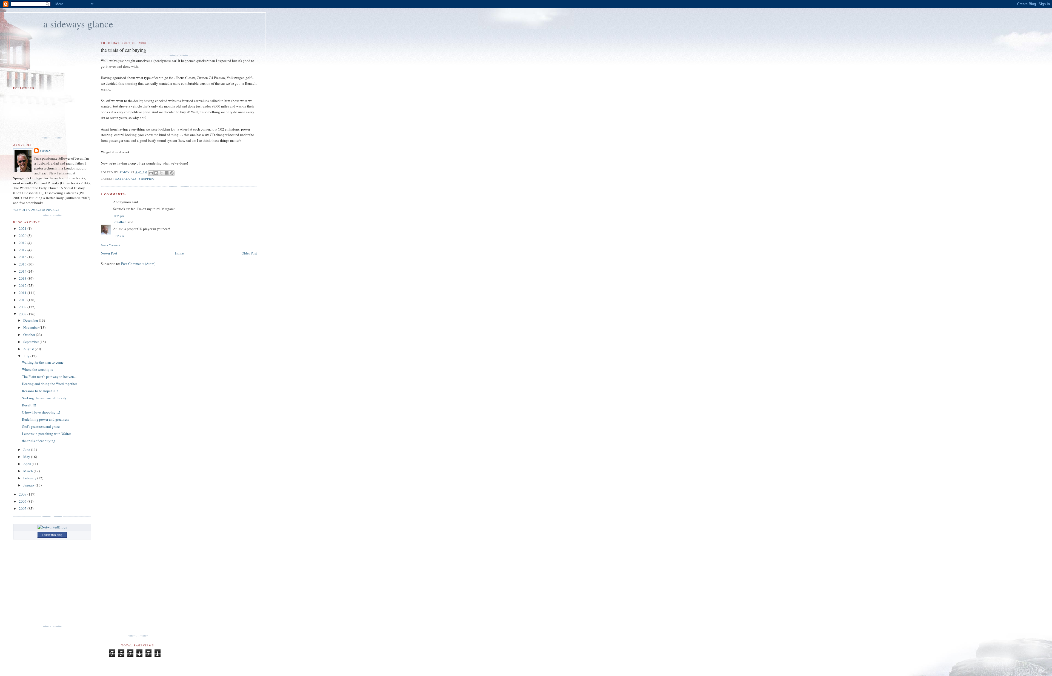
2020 (23, 235)
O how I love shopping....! (41, 412)
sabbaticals (126, 178)
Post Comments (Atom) (138, 263)
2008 (23, 314)
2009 (23, 306)
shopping (147, 178)
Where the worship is (37, 369)
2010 (23, 299)
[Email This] (151, 173)
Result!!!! (29, 405)
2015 (23, 264)
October (29, 334)
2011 (23, 292)
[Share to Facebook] (166, 173)
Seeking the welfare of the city (44, 397)
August (29, 348)
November (31, 327)
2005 (23, 508)
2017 (23, 249)
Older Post (249, 253)
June (27, 449)
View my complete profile (36, 209)
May (27, 456)
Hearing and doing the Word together (49, 383)
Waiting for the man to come (43, 362)
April (27, 463)
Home (179, 253)
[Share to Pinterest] (172, 173)
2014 (23, 271)
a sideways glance (78, 23)
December (31, 320)
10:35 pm (118, 216)
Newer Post (109, 253)
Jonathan (120, 221)
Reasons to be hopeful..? (40, 390)
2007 (23, 494)
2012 (23, 285)
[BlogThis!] (156, 173)
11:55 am (118, 236)
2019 (23, 242)
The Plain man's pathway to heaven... (49, 376)
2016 (23, 256)
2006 (23, 501)
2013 (23, 278)
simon (45, 150)
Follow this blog (52, 534)
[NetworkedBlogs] (52, 527)
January (29, 485)
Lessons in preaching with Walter (46, 433)
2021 (23, 228)
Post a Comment (110, 245)
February (30, 478)
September (31, 341)
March (28, 470)
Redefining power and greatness (45, 419)
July (26, 355)
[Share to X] (161, 173)
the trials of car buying (38, 440)
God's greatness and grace (41, 426)
